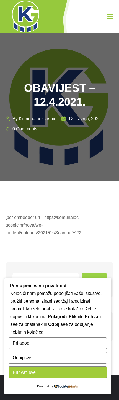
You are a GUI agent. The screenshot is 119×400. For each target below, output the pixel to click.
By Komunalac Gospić (34, 118)
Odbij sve (22, 357)
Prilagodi (21, 343)
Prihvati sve (24, 372)
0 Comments (24, 129)
